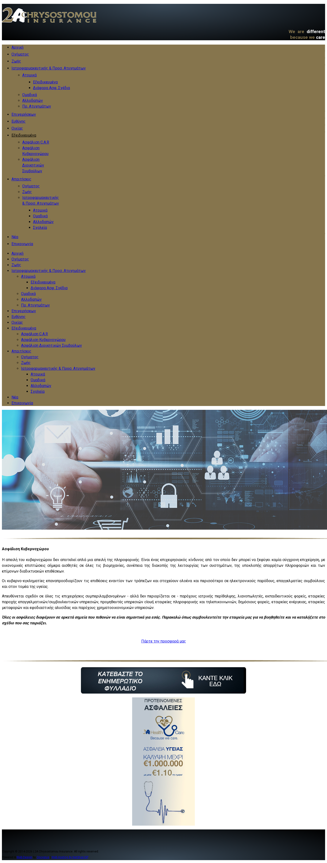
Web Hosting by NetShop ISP (69, 857)
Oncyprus (43, 857)
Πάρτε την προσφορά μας (163, 641)
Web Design (24, 857)
